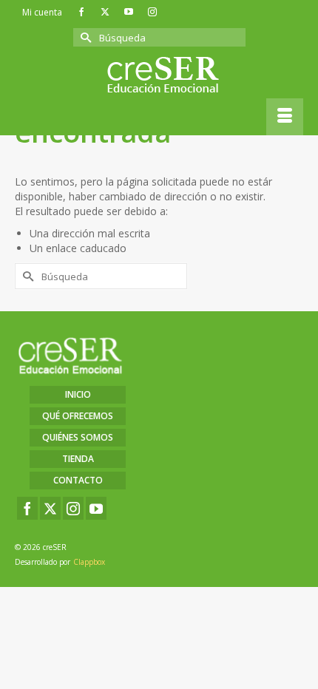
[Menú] (284, 116)
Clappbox (89, 562)
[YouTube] (96, 508)
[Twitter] (50, 508)
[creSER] (162, 75)
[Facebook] (27, 508)
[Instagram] (73, 508)
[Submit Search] (84, 37)
